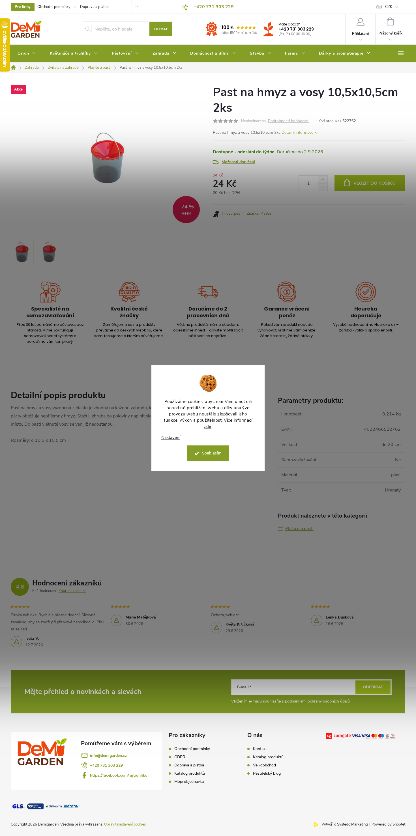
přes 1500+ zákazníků (239, 32)
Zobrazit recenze (72, 590)
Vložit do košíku (374, 183)
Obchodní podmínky (53, 6)
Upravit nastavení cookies (125, 824)
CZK (388, 6)
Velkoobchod (264, 765)
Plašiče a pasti (299, 528)
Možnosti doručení (238, 162)
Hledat (161, 29)
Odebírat (373, 687)
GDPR (179, 757)
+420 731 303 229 (296, 29)
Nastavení (170, 438)
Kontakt (260, 749)
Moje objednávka (189, 781)
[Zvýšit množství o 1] (322, 179)
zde (207, 426)
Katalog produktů (189, 773)
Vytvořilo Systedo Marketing (344, 824)
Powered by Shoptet (388, 824)
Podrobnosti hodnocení (288, 121)
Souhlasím (212, 453)
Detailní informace (297, 132)
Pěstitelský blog (267, 773)
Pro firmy (23, 6)
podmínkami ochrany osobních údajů (317, 701)
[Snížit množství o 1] (322, 187)
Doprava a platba (94, 6)
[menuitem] (27, 53)
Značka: (259, 213)
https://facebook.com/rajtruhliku (118, 775)
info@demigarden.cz (108, 755)
